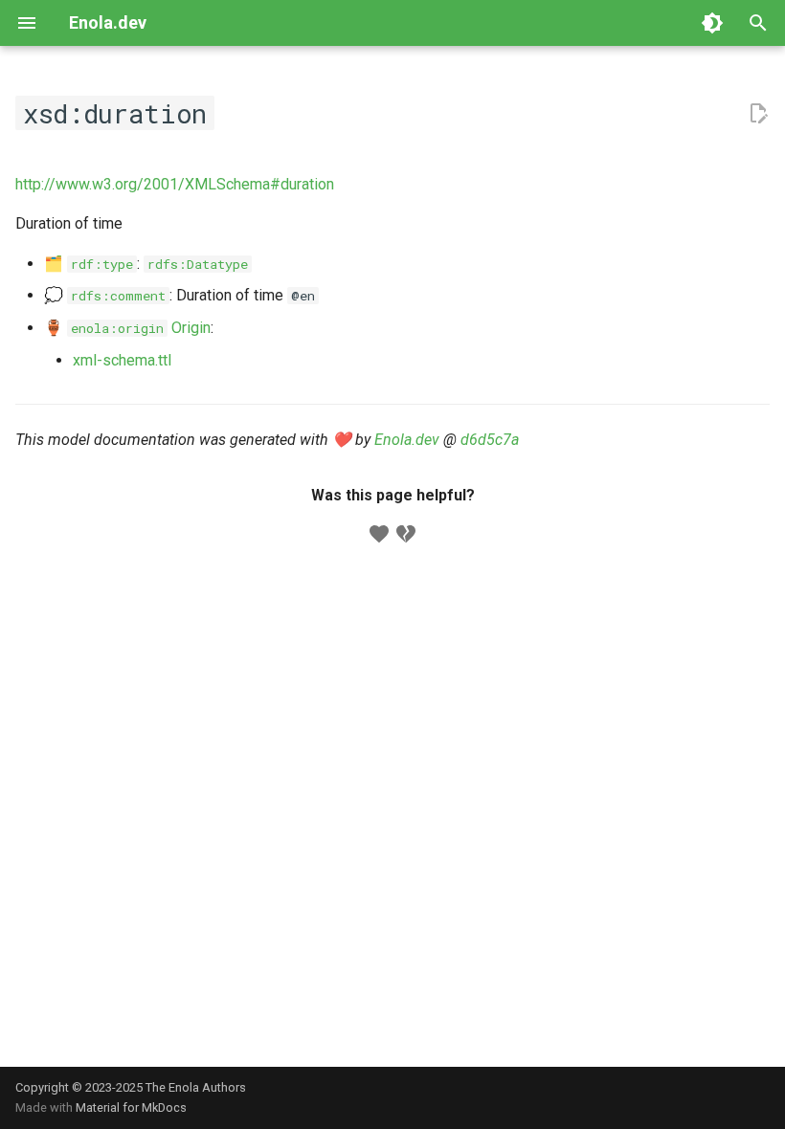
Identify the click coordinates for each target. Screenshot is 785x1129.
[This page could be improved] (405, 533)
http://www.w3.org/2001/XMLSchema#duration (174, 184)
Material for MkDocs (131, 1107)
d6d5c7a (489, 440)
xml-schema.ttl (122, 360)
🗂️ (88, 264)
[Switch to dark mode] (712, 23)
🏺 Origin (127, 328)
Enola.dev (406, 440)
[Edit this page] (758, 113)
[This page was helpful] (379, 533)
